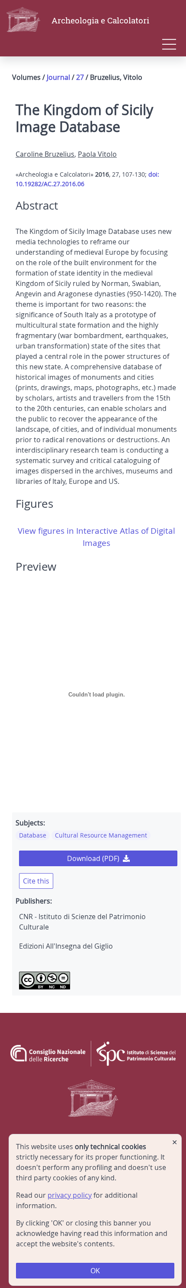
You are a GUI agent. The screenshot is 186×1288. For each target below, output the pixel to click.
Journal (58, 77)
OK (95, 1270)
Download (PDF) (93, 858)
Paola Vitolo (97, 154)
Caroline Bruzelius (45, 154)
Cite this (36, 881)
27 (80, 77)
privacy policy (70, 1195)
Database (32, 835)
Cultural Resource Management (101, 835)
